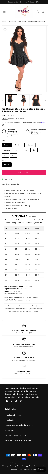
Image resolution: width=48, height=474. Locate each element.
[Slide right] (45, 100)
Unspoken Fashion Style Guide (17, 440)
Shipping (5, 119)
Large (30, 145)
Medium (18, 145)
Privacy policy (27, 466)
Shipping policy (16, 469)
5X (5, 155)
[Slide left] (2, 100)
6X (13, 155)
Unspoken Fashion (22, 463)
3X (26, 150)
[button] (4, 11)
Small (6, 145)
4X (34, 150)
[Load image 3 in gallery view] (36, 100)
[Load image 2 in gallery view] (24, 100)
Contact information (31, 469)
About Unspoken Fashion (15, 435)
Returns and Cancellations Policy (18, 425)
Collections (12, 21)
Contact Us (9, 430)
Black (6, 164)
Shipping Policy (11, 420)
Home (4, 21)
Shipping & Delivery (12, 415)
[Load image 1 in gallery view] (11, 100)
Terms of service (40, 466)
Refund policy (15, 466)
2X (17, 150)
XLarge (7, 150)
